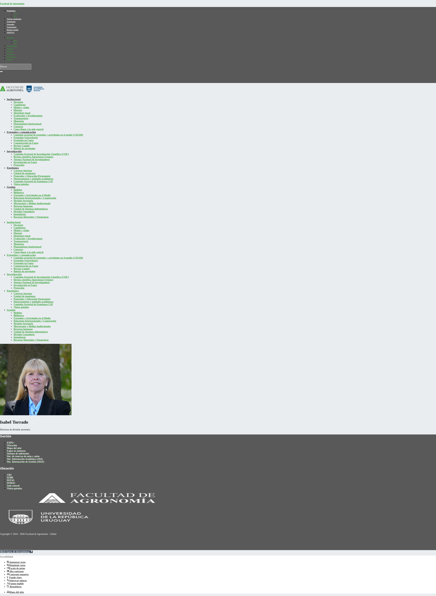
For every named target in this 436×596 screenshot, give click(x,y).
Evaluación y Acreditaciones (28, 115)
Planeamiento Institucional (27, 124)
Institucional (14, 99)
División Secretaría (23, 200)
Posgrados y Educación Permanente (32, 176)
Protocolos (19, 165)
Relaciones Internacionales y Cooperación (35, 198)
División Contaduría (24, 211)
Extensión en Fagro (24, 140)
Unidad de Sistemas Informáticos (31, 209)
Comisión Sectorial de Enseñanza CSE (33, 181)
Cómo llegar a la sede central (28, 129)
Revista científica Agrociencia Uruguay (33, 157)
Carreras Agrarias (23, 170)
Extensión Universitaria (26, 137)
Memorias (19, 121)
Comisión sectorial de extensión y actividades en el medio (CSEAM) (48, 135)
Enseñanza (13, 167)
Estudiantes (11, 22)
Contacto (18, 126)
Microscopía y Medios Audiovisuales (32, 203)
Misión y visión (21, 107)
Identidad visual (22, 113)
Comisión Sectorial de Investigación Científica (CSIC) (41, 154)
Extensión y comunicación (21, 132)
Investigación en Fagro (25, 162)
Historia (18, 110)
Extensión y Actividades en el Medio (32, 195)
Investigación (14, 151)
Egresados (10, 24)
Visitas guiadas (21, 184)
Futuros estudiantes (14, 19)
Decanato (18, 102)
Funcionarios (12, 27)
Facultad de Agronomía (12, 3)
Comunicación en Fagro (26, 143)
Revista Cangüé (12, 30)
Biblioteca (19, 192)
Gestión (11, 187)
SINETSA (10, 32)
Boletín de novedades (24, 148)
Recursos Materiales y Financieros (31, 217)
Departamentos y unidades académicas (33, 179)
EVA (15, 16)
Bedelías (18, 190)
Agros (15, 13)
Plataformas (11, 11)
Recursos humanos (23, 206)
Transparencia (21, 118)
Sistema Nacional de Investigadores (32, 159)
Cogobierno (20, 105)
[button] (16, 551)
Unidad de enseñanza (24, 173)
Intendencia (20, 214)
